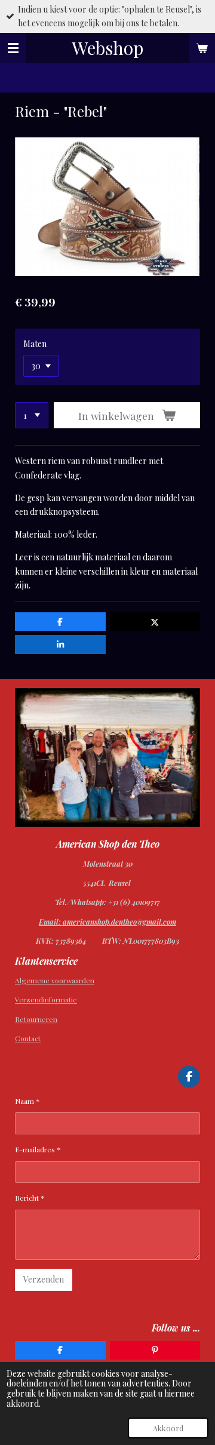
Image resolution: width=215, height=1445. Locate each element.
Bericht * (30, 1197)
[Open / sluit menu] (13, 48)
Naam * (27, 1101)
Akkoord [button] (168, 1428)
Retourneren (36, 1019)
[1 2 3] (31, 415)
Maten (35, 343)
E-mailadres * (38, 1149)
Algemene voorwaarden (54, 980)
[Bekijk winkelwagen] (202, 48)
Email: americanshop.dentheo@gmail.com (107, 921)
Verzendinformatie (46, 999)
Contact (28, 1038)
